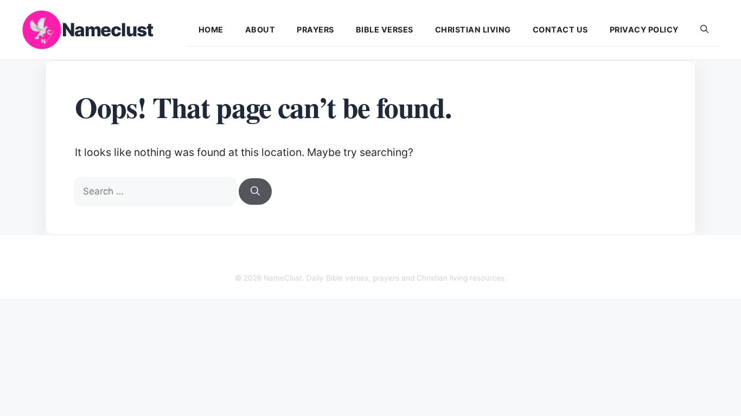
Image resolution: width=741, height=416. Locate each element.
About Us (249, 256)
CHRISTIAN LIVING (473, 29)
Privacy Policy (644, 29)
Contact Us (560, 29)
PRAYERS (315, 29)
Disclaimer (343, 256)
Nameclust (107, 29)
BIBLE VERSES (384, 29)
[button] (704, 30)
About (260, 29)
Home (211, 29)
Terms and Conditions (470, 256)
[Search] (255, 191)
